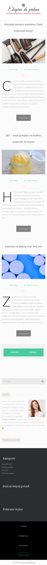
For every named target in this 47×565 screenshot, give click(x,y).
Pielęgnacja (7, 467)
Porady (14, 70)
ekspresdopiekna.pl (28, 562)
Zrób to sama (32, 70)
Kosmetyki (7, 464)
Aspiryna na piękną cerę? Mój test (23, 246)
